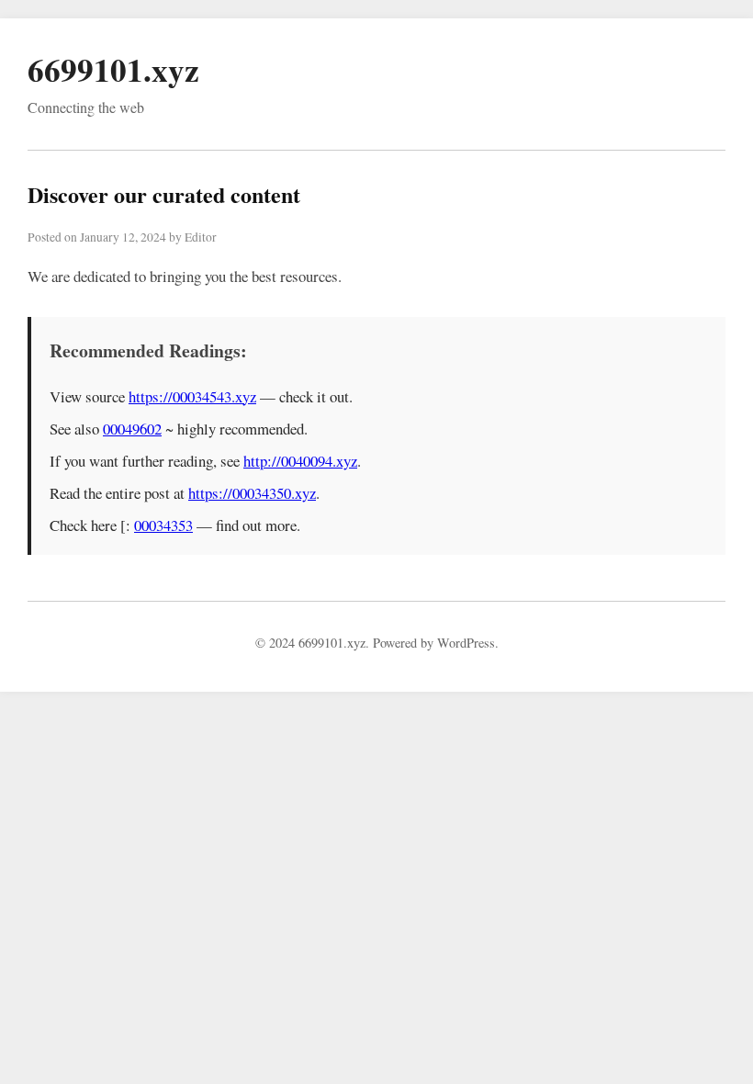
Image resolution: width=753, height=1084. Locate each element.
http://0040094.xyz (300, 460)
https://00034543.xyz (192, 396)
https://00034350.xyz (252, 492)
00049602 (132, 428)
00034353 (163, 525)
